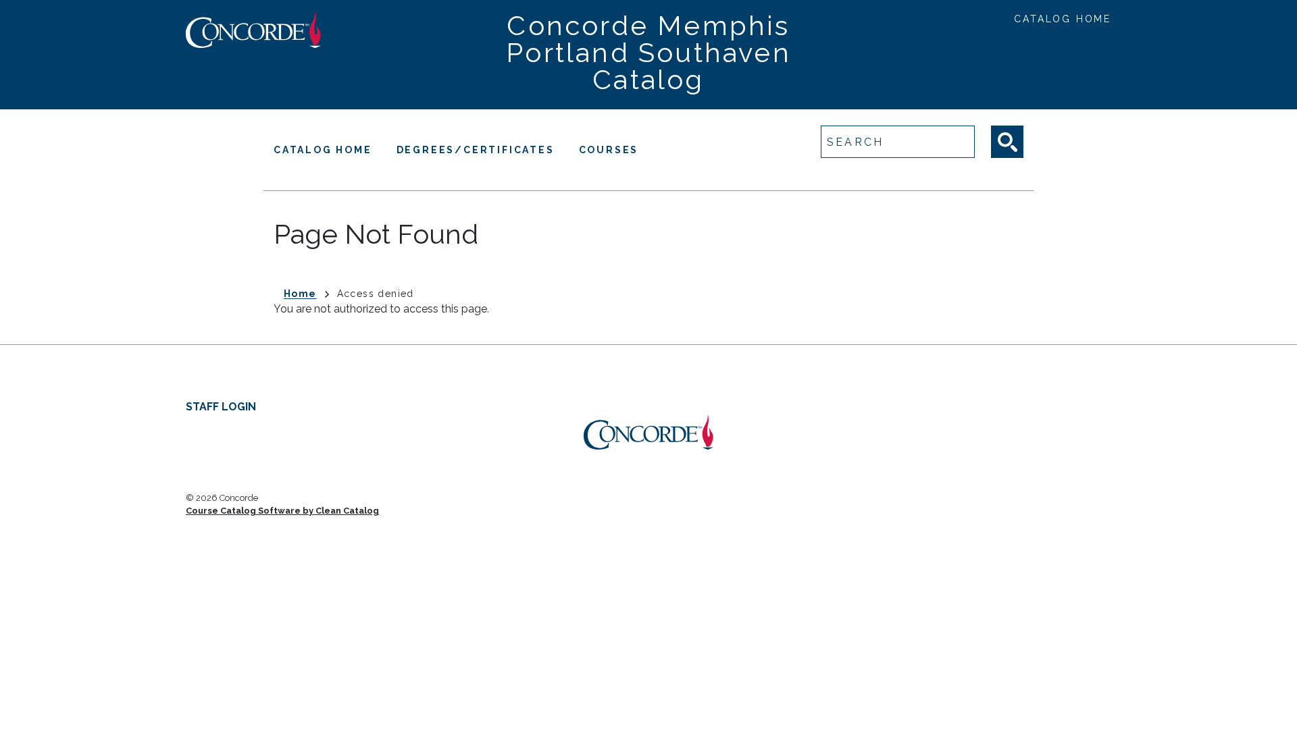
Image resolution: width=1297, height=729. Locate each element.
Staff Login (221, 406)
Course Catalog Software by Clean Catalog (282, 511)
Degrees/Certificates (476, 149)
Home (300, 293)
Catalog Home (1062, 19)
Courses (609, 149)
